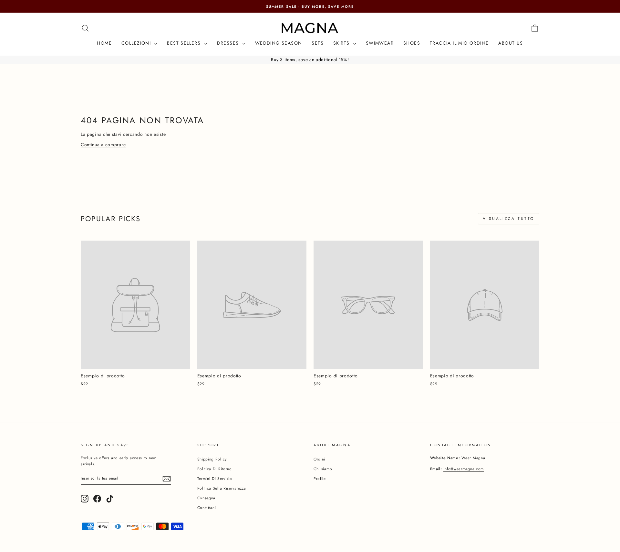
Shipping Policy (212, 459)
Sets (318, 43)
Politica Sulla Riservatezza (221, 488)
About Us (510, 43)
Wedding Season (278, 43)
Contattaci (206, 507)
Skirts (342, 43)
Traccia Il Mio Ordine (459, 43)
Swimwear (380, 43)
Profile (320, 478)
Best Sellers (184, 43)
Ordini (319, 459)
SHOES (411, 43)
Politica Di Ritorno (214, 468)
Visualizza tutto (508, 219)
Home (104, 43)
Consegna (206, 498)
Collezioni (136, 43)
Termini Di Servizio (214, 478)
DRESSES (229, 43)
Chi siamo (323, 468)
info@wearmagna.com (463, 468)
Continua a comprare (103, 144)
